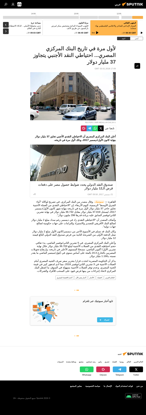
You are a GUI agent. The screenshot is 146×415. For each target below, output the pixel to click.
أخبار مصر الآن (81, 278)
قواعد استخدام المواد (124, 386)
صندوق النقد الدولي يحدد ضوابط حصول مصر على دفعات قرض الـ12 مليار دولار (75, 186)
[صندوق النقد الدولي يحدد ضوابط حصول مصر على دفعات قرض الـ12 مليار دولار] (73, 163)
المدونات (60, 362)
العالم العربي (109, 278)
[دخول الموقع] (13, 4)
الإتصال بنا (108, 386)
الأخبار (91, 278)
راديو (100, 362)
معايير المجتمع (76, 386)
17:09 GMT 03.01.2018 (105, 68)
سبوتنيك (99, 201)
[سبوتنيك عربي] (133, 7)
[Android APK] (133, 396)
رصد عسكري (91, 362)
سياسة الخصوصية (92, 386)
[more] (34, 194)
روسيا (122, 362)
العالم (129, 362)
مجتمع (81, 362)
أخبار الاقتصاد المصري (64, 278)
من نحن (139, 386)
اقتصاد (99, 278)
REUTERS (89, 123)
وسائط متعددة (71, 362)
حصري (107, 362)
